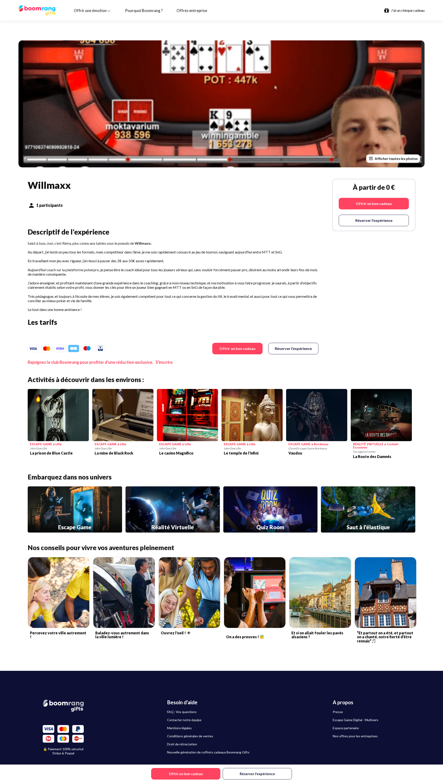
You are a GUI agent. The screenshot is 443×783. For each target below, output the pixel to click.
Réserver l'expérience (293, 348)
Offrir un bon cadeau (237, 348)
